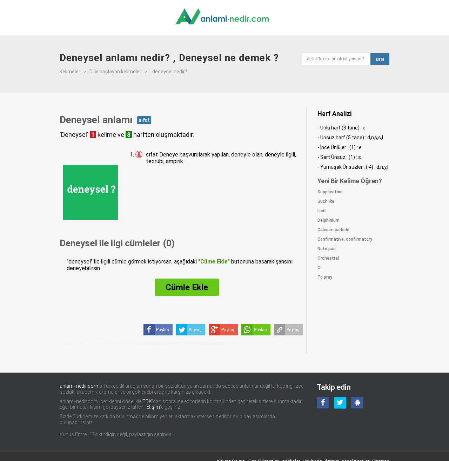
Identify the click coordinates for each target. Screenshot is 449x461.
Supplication (330, 191)
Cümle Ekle (187, 287)
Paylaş (293, 329)
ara (380, 58)
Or (319, 267)
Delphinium (328, 220)
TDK (147, 401)
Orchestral (328, 258)
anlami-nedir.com (79, 386)
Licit (321, 210)
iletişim (152, 407)
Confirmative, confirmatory (344, 239)
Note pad (326, 248)
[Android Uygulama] (357, 403)
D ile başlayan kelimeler (115, 71)
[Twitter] (340, 403)
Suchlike (325, 201)
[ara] (338, 58)
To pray (324, 277)
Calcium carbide (333, 229)
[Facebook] (323, 403)
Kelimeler (70, 71)
